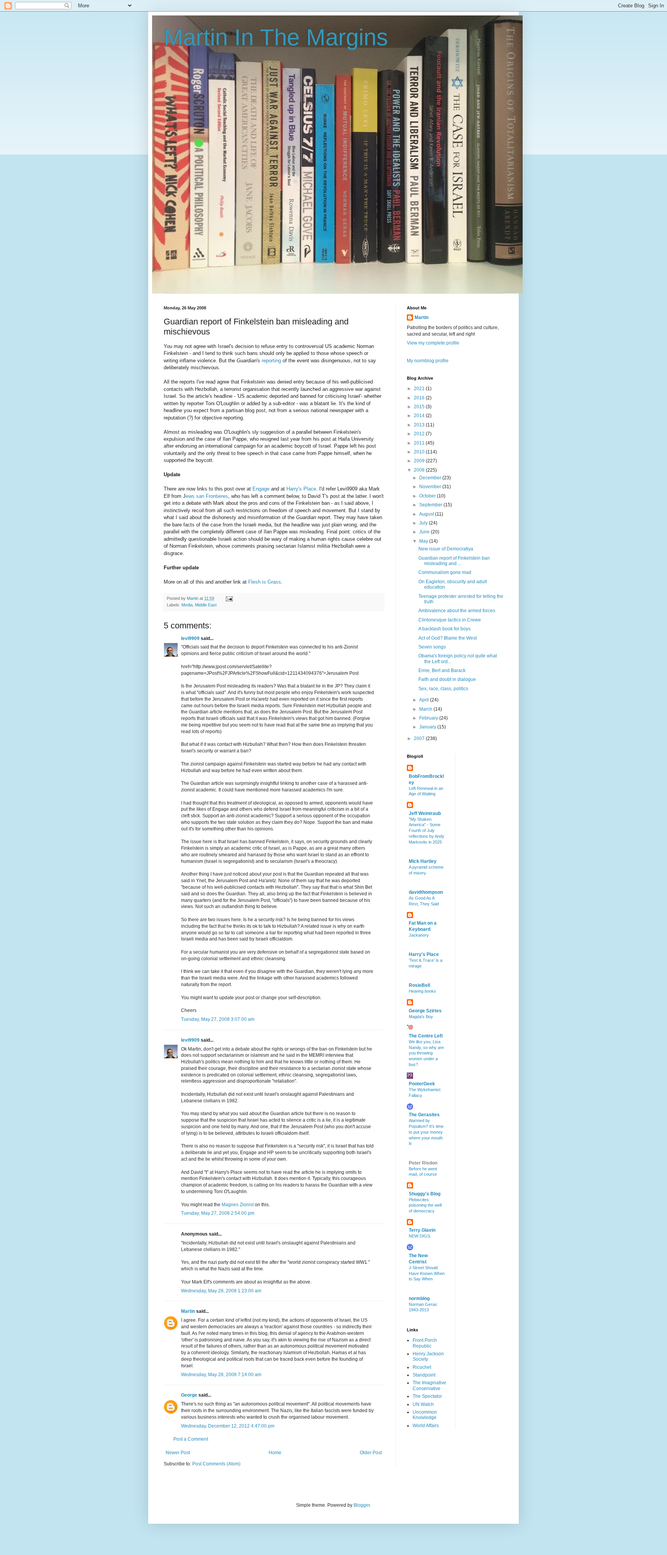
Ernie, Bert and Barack (442, 670)
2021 (420, 388)
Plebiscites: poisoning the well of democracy (425, 1205)
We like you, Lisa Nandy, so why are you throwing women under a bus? (426, 1053)
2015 (420, 406)
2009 (420, 460)
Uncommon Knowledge (425, 1414)
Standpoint (424, 1375)
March (426, 709)
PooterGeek (422, 1083)
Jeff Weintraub (425, 813)
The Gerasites (424, 1114)
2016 (420, 398)
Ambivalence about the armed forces (456, 610)
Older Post (371, 1452)
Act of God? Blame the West (447, 638)
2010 (420, 452)
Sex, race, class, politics (443, 688)
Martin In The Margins (276, 37)
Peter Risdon (423, 1163)
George (189, 1395)
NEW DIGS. (420, 1236)
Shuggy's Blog (424, 1194)
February (429, 718)
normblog (419, 1298)
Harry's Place (301, 489)
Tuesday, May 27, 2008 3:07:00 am (217, 1019)
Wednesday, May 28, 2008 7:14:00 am (221, 1374)
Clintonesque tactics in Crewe (449, 620)
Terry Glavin (422, 1230)
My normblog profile (428, 360)
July (424, 523)
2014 (420, 415)
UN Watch (423, 1404)
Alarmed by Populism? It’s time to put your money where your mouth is (426, 1132)
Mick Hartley (423, 861)
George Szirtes (425, 1010)
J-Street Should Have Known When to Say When (427, 1273)
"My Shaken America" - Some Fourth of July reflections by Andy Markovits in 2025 (426, 830)
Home (275, 1452)
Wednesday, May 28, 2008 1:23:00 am (221, 1291)
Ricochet (422, 1367)
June (425, 532)
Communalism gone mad (444, 572)
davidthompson (426, 892)
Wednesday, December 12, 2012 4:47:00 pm (227, 1426)
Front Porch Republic (425, 1343)
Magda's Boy (421, 1016)
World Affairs (426, 1425)
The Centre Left (426, 1036)
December (430, 477)
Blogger (362, 1505)
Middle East (206, 605)
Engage (260, 489)
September (431, 505)
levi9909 (190, 638)
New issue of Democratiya (445, 549)
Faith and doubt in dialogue (447, 679)
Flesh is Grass (264, 582)
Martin (188, 1311)
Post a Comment (190, 1439)
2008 (420, 470)
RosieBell (419, 985)
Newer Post (178, 1452)
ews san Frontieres (207, 496)
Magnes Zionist (238, 1204)
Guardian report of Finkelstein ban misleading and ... (454, 560)
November (430, 486)
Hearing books (422, 991)
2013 (420, 425)
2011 (420, 443)
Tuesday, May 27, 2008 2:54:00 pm (217, 1213)
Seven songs (432, 647)
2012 (420, 433)
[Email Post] (229, 598)
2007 (420, 738)
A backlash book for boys (444, 629)
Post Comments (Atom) (216, 1464)
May (424, 541)
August (427, 514)
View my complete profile (433, 343)
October (428, 496)
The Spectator (427, 1396)
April (424, 700)
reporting (271, 360)
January (428, 727)
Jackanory (419, 935)
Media (187, 605)
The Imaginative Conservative (429, 1385)
